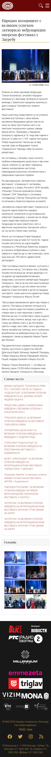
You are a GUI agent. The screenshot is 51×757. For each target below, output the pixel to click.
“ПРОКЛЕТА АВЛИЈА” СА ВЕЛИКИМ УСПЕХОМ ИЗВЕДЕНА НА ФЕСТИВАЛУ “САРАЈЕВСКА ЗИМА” (24, 421)
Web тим (25, 729)
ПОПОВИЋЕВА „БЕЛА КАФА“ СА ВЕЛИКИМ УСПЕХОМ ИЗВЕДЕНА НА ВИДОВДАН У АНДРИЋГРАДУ (23, 433)
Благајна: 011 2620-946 (16, 749)
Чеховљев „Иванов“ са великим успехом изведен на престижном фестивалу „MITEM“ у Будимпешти (25, 478)
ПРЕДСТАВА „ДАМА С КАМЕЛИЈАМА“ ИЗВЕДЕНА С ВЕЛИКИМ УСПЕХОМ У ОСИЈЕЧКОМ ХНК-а (23, 408)
